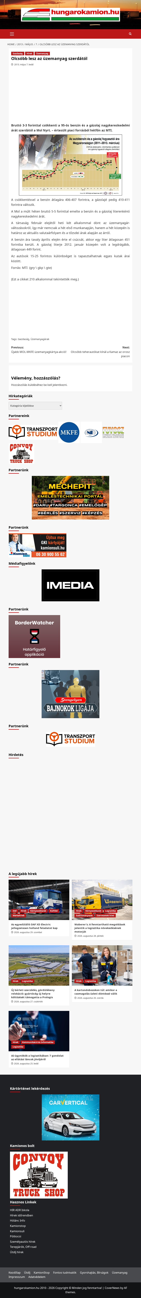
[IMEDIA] (70, 585)
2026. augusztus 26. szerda (90, 997)
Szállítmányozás (84, 915)
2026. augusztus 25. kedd (26, 1063)
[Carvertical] (70, 1117)
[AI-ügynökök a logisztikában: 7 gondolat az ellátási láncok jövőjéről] (39, 1031)
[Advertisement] (71, 96)
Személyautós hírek (22, 1242)
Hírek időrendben (21, 1215)
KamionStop (42, 1272)
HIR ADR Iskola (19, 1210)
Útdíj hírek (17, 1252)
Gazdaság (18, 53)
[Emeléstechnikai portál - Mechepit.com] (70, 497)
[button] (12, 33)
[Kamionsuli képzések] (37, 545)
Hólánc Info (17, 1220)
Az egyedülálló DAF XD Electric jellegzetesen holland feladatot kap (34, 926)
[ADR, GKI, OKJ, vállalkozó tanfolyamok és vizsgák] (33, 432)
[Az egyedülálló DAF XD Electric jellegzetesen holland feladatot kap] (39, 900)
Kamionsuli (17, 1231)
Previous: (38, 350)
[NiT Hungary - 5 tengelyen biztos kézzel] (70, 693)
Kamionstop (18, 1226)
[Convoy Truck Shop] (39, 1175)
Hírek (29, 53)
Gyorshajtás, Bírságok (94, 1272)
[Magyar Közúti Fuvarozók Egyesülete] (69, 432)
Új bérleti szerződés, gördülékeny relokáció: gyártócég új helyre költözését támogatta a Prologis (33, 993)
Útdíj (27, 1272)
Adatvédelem (36, 1277)
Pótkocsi (15, 1236)
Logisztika (110, 910)
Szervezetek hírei (105, 915)
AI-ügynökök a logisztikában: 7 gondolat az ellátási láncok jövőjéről (37, 1057)
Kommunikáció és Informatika (37, 1042)
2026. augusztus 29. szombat (28, 932)
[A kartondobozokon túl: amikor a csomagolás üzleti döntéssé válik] (102, 965)
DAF (15, 910)
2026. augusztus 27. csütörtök (28, 1001)
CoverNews (112, 1288)
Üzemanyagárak (40, 339)
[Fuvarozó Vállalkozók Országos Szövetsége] (113, 432)
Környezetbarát (38, 910)
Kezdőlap (15, 1272)
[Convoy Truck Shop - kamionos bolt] (21, 453)
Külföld (54, 910)
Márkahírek (18, 915)
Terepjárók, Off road (23, 1247)
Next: (100, 352)
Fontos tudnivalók (65, 1272)
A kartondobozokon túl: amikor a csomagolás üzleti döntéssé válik (95, 991)
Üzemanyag (42, 53)
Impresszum (17, 1277)
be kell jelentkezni (55, 385)
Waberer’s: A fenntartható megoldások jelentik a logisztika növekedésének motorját (99, 928)
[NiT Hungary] (91, 432)
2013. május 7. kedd (23, 64)
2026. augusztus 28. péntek (90, 935)
